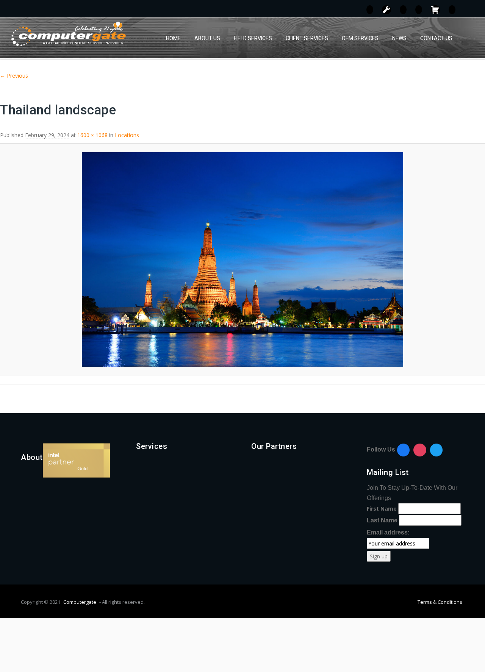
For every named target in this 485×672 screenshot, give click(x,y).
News (399, 38)
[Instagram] (419, 450)
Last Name (382, 520)
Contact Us (436, 38)
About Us (207, 38)
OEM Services (360, 38)
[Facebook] (403, 450)
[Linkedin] (436, 450)
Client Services (307, 38)
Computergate (79, 602)
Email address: (388, 532)
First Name (382, 508)
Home (173, 38)
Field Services (253, 38)
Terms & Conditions (440, 602)
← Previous (14, 75)
